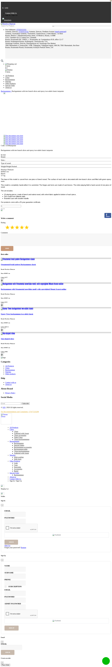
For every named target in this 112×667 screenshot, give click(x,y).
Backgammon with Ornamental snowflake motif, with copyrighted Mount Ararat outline (33, 289)
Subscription (15, 586)
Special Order (10, 85)
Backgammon (10, 80)
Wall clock (17, 459)
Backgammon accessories (23, 447)
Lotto (16, 463)
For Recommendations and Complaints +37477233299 (20, 412)
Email (7, 511)
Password (9, 518)
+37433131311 (21, 30)
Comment (4, 233)
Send (7, 248)
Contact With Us (11, 13)
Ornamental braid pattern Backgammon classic (18, 264)
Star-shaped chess (7, 339)
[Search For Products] (53, 26)
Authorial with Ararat (21, 453)
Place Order (5, 665)
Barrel (16, 471)
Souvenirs (17, 467)
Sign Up (14, 15)
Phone (7, 580)
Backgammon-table (20, 449)
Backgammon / (6, 91)
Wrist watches (19, 457)
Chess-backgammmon (21, 439)
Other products (10, 374)
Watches (8, 81)
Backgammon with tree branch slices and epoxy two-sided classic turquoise (27, 150)
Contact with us (10, 382)
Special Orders (19, 445)
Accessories (18, 469)
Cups (16, 465)
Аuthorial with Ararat (21, 433)
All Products (9, 76)
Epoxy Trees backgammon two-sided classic (17, 314)
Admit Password (12, 604)
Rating (3, 223)
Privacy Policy (10, 393)
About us (8, 87)
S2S (4, 407)
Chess (7, 78)
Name (7, 566)
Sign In (7, 15)
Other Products (10, 83)
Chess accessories (20, 435)
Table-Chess (18, 437)
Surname (9, 573)
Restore (23, 547)
